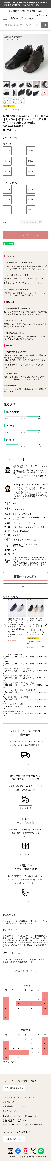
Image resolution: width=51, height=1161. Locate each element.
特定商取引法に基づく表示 (14, 1106)
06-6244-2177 (14, 1120)
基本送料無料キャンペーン (13, 711)
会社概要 (6, 1102)
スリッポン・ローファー (21, 669)
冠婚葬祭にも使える (28, 690)
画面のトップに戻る (25, 576)
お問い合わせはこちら (14, 1088)
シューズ (6, 661)
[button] (5, 624)
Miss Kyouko (17, 654)
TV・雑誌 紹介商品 (10, 697)
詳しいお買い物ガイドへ (25, 971)
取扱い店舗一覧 (14, 1139)
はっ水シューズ (26, 676)
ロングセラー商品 (27, 683)
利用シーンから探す (10, 676)
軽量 (22, 704)
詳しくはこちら (25, 764)
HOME (25, 586)
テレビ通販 (23, 697)
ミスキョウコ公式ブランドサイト (17, 1097)
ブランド (6, 654)
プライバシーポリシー (12, 1111)
